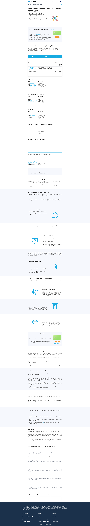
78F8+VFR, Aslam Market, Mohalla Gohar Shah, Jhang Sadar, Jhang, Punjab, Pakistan (32, 146)
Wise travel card (37, 34)
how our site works (26, 509)
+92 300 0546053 (32, 157)
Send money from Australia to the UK (27, 516)
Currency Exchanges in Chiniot (44, 497)
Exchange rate (54, 1)
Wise (44, 334)
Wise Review (39, 513)
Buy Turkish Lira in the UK (26, 521)
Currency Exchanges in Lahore (33, 497)
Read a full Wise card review (57, 343)
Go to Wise (57, 341)
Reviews (43, 1)
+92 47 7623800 (32, 142)
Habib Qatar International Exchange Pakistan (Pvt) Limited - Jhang (32, 68)
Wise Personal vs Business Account (42, 518)
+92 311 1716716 (32, 83)
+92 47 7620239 (32, 98)
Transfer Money (38, 1)
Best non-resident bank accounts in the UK (43, 521)
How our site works (55, 521)
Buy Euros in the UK (25, 518)
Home (28, 4)
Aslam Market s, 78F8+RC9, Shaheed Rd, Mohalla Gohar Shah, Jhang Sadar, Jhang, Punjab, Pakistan (32, 101)
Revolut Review (40, 516)
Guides (46, 1)
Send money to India (25, 513)
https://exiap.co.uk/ (29, 503)
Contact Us (54, 513)
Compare (50, 1)
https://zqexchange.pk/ (33, 84)
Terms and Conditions (55, 518)
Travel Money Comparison (26, 519)
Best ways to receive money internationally (43, 519)
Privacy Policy (54, 519)
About (58, 1)
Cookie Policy (54, 516)
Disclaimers (61, 4)
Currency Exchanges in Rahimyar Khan (55, 498)
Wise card (51, 29)
